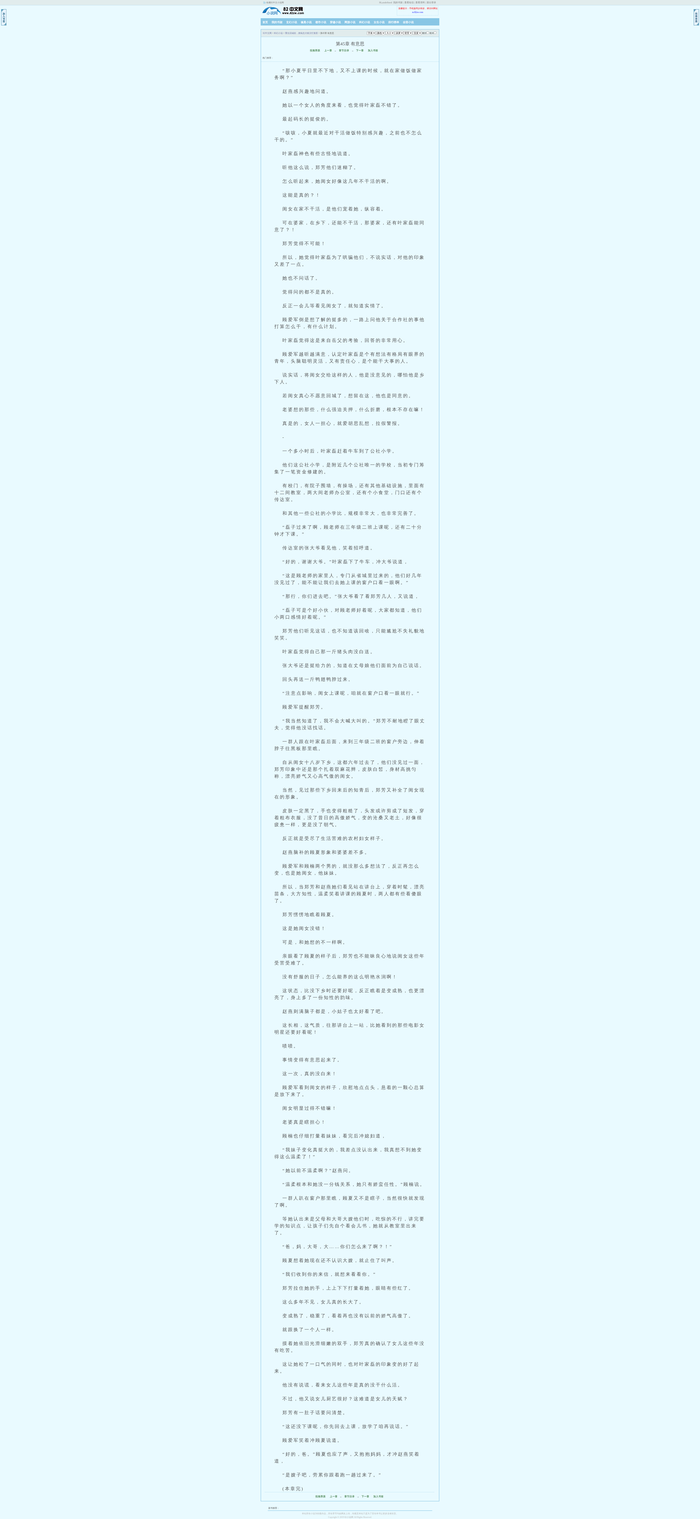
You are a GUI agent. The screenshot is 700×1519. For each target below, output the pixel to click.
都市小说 (320, 22)
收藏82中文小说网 (275, 2)
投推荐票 (315, 50)
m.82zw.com (417, 12)
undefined (387, 2)
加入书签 (373, 50)
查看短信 (409, 2)
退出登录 (431, 2)
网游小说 (350, 22)
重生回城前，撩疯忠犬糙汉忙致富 (301, 33)
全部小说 (408, 22)
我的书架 (398, 2)
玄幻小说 (291, 22)
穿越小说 (335, 22)
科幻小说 (364, 22)
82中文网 (283, 10)
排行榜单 (393, 22)
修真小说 (306, 22)
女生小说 (379, 22)
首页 (265, 22)
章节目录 (344, 50)
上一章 (328, 50)
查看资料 (420, 2)
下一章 (360, 50)
